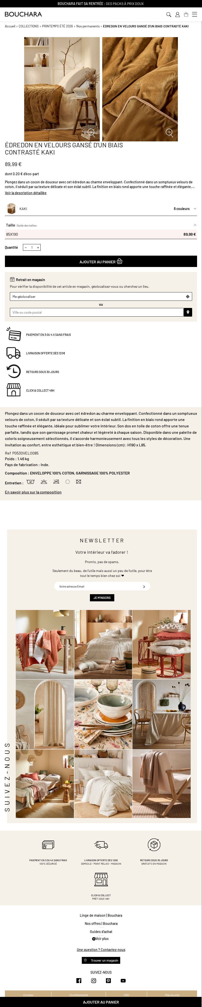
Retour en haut (193, 993)
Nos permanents (88, 26)
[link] (177, 14)
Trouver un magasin (104, 960)
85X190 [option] (101, 234)
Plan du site (172, 995)
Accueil (10, 26)
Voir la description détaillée (26, 193)
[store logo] (23, 14)
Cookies (28, 995)
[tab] (101, 492)
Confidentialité (78, 995)
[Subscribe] (144, 586)
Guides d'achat (101, 932)
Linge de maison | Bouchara (101, 915)
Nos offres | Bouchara (101, 923)
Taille (21, 225)
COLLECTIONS (29, 26)
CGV (126, 995)
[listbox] (101, 234)
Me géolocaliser (24, 296)
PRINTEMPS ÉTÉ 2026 (57, 26)
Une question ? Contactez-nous (101, 950)
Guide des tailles (27, 225)
